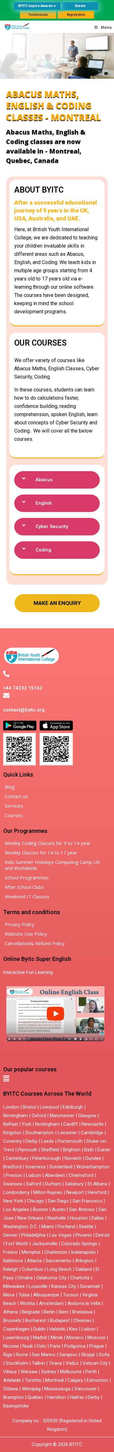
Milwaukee (14, 1286)
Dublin (39, 1329)
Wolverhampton (92, 1167)
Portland (66, 1226)
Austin (58, 1209)
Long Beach (59, 1269)
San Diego (58, 1201)
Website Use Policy (26, 934)
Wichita (27, 1303)
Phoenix (83, 1235)
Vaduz (72, 1363)
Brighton (71, 1150)
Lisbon (88, 1329)
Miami (47, 1226)
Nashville (57, 1218)
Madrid (40, 1337)
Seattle (86, 1226)
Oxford (39, 1115)
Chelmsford (81, 1175)
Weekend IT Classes (27, 896)
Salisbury (74, 1184)
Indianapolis (83, 1252)
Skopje (88, 1354)
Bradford (12, 1167)
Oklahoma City (51, 1278)
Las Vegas (60, 1235)
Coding (43, 550)
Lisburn (33, 1175)
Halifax (77, 1397)
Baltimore (13, 1261)
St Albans (97, 1184)
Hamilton (56, 1397)
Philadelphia (33, 1235)
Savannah (90, 1286)
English (43, 503)
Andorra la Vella (83, 1303)
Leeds (47, 1141)
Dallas (98, 1218)
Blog (10, 787)
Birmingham (15, 1115)
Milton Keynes (47, 1192)
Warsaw (29, 1372)
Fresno (10, 1252)
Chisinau (82, 1320)
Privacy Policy (20, 924)
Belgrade (31, 1312)
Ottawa (10, 1389)
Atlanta (34, 1261)
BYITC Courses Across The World (47, 1093)
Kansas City (63, 1286)
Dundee (93, 1158)
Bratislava (82, 1312)
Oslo (41, 1346)
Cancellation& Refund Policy (35, 943)
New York (13, 1201)
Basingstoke (16, 1406)
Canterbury (17, 1158)
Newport (75, 1192)
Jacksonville (44, 1243)
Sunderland (61, 1167)
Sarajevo (68, 1354)
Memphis (31, 1252)
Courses (14, 815)
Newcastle (93, 1124)
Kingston (12, 1132)
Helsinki (57, 1329)
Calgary (75, 1380)
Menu (106, 27)
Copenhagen (16, 1329)
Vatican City (95, 1363)
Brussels (12, 1320)
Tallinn (38, 1363)
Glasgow (87, 1115)
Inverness (36, 1167)
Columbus (32, 1269)
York (26, 1124)
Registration (76, 14)
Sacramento (58, 1261)
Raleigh (10, 1269)
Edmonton (97, 1380)
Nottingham (47, 1124)
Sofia (104, 1354)
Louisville (38, 1286)
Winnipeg (31, 1389)
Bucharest (35, 1320)
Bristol (29, 1107)
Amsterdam (51, 1303)
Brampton (13, 1397)
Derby (31, 1141)
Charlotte (80, 1278)
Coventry (12, 1141)
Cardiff (70, 1124)
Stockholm (17, 1363)
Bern (63, 1312)
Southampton (39, 1132)
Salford (34, 1184)
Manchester (62, 1115)
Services (14, 806)
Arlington (84, 1261)
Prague (96, 1346)
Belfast (10, 1124)
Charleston (55, 1252)
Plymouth (27, 1150)
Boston (40, 1209)
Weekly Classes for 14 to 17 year (41, 852)
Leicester (67, 1132)
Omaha (25, 1278)
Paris (55, 1346)
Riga (7, 1354)
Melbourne (71, 1372)
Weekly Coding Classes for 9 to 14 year (48, 843)
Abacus (44, 479)
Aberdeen (55, 1175)
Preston (14, 1175)
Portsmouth (70, 1141)
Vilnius (10, 1372)
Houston (79, 1218)
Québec (35, 1397)
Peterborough (46, 1158)
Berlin (49, 1312)
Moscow (96, 1337)
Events (80, 6)
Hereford (97, 1192)
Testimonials (38, 14)
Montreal (54, 1380)
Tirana (55, 1363)
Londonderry (16, 1192)
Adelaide (12, 1380)
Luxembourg (16, 1337)
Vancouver (85, 1389)
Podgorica (75, 1346)
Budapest (60, 1320)
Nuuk (27, 1346)
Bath (89, 1150)
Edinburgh (73, 1107)
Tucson (71, 1295)
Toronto (33, 1380)
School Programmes (27, 877)
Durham (53, 1184)
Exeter (104, 1150)
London (11, 1107)
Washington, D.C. (20, 1226)
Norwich (73, 1158)
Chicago (35, 1201)
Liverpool (49, 1107)
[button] (57, 480)
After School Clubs (24, 887)
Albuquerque (46, 1295)
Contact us (16, 796)
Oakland (83, 1269)
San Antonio (82, 1209)
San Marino (43, 1354)
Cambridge (92, 1132)
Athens (10, 1312)
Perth (91, 1372)
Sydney (48, 1372)
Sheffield (50, 1150)
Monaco (75, 1337)
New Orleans (30, 1218)
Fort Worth (17, 1243)
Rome (22, 1354)
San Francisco (87, 1201)
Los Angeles (16, 1209)
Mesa (9, 1295)
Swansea (12, 1184)
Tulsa (23, 1295)
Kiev (73, 1329)
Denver (10, 1235)
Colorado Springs (79, 1243)
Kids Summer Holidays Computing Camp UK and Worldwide (52, 865)
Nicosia (11, 1346)
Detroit (103, 1235)
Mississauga (57, 1389)
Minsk (57, 1337)
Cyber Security (51, 526)
